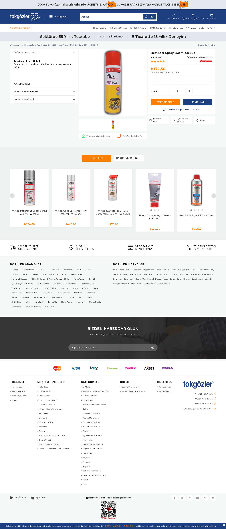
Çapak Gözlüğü (33, 288)
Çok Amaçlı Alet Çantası (22, 283)
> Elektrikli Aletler (89, 396)
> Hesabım (42, 427)
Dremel (186, 279)
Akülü (79, 270)
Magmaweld (148, 270)
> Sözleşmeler (43, 396)
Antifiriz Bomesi (33, 306)
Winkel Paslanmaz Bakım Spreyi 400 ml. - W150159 (29, 212)
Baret (24, 274)
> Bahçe (84, 409)
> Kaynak (85, 458)
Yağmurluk (17, 288)
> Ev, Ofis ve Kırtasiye (90, 427)
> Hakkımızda (16, 387)
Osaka (173, 270)
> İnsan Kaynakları (18, 396)
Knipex (194, 274)
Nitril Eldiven (43, 283)
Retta (115, 274)
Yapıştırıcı (91, 293)
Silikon (96, 288)
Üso (144, 279)
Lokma (71, 297)
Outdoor (43, 270)
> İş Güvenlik (87, 400)
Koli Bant (64, 288)
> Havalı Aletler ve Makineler (93, 404)
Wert (206, 270)
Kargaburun (57, 297)
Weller (167, 283)
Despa (124, 283)
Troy (212, 270)
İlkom (138, 279)
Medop (158, 279)
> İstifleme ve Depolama (92, 471)
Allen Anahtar (76, 274)
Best (187, 274)
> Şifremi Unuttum (45, 422)
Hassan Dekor (169, 279)
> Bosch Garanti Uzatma (48, 444)
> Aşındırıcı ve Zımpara (91, 435)
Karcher (131, 283)
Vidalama (67, 270)
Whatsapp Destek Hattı (98, 136)
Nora (153, 283)
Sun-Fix (166, 270)
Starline (146, 283)
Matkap (55, 270)
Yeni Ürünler (101, 28)
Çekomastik (128, 279)
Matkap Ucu (50, 288)
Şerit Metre (16, 302)
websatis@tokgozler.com (197, 408)
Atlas (139, 283)
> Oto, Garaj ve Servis (90, 422)
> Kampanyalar (164, 387)
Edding (15, 274)
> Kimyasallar (87, 440)
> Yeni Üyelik (42, 413)
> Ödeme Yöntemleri (129, 387)
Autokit (159, 274)
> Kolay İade (42, 387)
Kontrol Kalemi (40, 297)
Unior (181, 274)
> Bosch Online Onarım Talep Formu (53, 449)
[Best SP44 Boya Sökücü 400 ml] (196, 190)
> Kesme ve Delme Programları (95, 391)
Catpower (117, 279)
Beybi (194, 279)
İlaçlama (81, 302)
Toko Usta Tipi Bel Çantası (54, 274)
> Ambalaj (85, 462)
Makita (138, 274)
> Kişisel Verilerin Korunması (49, 409)
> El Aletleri (86, 387)
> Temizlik (85, 431)
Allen (75, 288)
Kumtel (150, 279)
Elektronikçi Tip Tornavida (65, 283)
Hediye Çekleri (159, 28)
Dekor (179, 279)
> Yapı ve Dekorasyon (90, 418)
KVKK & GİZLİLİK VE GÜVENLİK (121, 526)
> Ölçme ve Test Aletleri (91, 449)
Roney (200, 270)
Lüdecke (208, 279)
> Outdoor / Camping (91, 413)
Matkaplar (49, 306)
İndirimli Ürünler (119, 28)
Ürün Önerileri (24, 99)
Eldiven (35, 274)
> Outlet (85, 480)
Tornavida (52, 302)
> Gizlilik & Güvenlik (46, 404)
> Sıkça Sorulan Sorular (47, 400)
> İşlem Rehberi (44, 391)
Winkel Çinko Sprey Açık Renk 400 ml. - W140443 (71, 212)
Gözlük (92, 279)
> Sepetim (41, 431)
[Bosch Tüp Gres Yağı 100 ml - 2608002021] (155, 190)
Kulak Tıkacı (79, 279)
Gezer (145, 274)
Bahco (167, 274)
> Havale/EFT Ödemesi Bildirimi (51, 435)
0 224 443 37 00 (204, 398)
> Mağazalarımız (17, 391)
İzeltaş (128, 270)
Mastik (85, 288)
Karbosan (137, 270)
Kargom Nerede (197, 28)
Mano (151, 274)
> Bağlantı (85, 466)
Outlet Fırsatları (140, 28)
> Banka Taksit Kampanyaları (133, 391)
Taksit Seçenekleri (26, 91)
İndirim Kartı (177, 28)
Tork (131, 274)
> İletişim (14, 400)
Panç (81, 297)
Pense (14, 297)
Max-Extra (191, 270)
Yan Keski (25, 297)
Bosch (121, 270)
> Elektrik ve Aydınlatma (92, 444)
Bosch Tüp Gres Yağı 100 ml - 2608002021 (154, 217)
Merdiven (78, 293)
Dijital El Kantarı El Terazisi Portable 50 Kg (50, 279)
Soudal (160, 283)
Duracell (202, 274)
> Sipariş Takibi (44, 440)
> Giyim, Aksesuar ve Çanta (93, 475)
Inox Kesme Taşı (88, 283)
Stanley (116, 283)
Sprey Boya (17, 293)
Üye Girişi (186, 18)
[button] (151, 210)
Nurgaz (15, 270)
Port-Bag (123, 274)
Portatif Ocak (29, 270)
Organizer (47, 293)
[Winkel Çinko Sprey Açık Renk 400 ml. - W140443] (71, 188)
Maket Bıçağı (95, 302)
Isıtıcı (28, 302)
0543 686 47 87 (203, 403)
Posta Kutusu (32, 293)
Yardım (213, 28)
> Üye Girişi (42, 418)
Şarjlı (89, 270)
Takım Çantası (63, 293)
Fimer (158, 270)
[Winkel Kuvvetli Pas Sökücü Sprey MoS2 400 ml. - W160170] (113, 188)
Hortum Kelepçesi (19, 279)
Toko (115, 270)
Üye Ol (200, 18)
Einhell (174, 274)
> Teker (84, 484)
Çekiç (90, 297)
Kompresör (16, 306)
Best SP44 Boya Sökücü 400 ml (196, 215)
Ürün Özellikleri (25, 52)
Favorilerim (173, 18)
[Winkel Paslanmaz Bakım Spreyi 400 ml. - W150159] (29, 188)
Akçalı (201, 279)
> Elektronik (86, 453)
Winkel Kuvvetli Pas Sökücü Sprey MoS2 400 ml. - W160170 (113, 212)
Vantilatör (39, 302)
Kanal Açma (66, 302)
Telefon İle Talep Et (132, 136)
